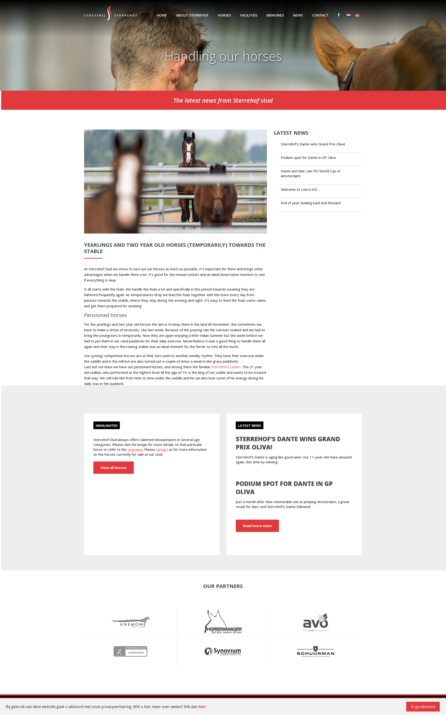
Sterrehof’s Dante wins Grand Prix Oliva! (313, 144)
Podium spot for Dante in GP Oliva (308, 157)
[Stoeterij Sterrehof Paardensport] (110, 13)
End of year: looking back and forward (311, 202)
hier (202, 706)
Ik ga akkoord (423, 706)
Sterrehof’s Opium (225, 366)
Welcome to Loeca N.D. (299, 189)
